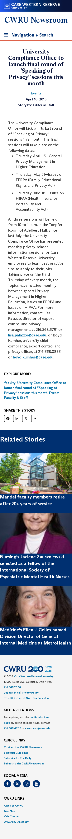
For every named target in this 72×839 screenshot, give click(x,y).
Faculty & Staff (16, 398)
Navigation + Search (27, 36)
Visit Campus (12, 816)
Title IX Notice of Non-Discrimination (27, 698)
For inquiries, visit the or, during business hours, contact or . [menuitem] (27, 723)
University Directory (16, 822)
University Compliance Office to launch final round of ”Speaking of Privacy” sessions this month (35, 388)
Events (54, 393)
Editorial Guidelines (16, 752)
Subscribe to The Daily (17, 758)
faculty (10, 383)
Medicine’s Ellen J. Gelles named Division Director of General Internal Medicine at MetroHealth (35, 636)
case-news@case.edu (37, 728)
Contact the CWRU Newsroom (23, 747)
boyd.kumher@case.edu (33, 357)
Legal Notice (12, 692)
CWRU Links (14, 799)
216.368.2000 (12, 687)
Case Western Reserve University (34, 676)
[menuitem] (36, 747)
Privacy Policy (30, 692)
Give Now (10, 811)
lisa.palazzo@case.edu (27, 335)
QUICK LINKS (14, 740)
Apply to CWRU (13, 805)
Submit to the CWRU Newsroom (24, 763)
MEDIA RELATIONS (19, 710)
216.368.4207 (12, 728)
